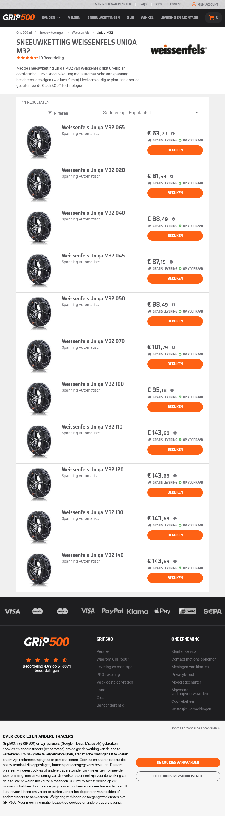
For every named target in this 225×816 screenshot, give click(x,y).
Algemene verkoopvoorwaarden (189, 691)
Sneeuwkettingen (104, 18)
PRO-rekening (108, 674)
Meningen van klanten (113, 4)
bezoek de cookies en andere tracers (80, 802)
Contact (176, 4)
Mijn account (207, 4)
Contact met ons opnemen (193, 659)
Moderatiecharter (186, 682)
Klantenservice (183, 651)
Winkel (147, 18)
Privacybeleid (182, 674)
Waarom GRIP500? (113, 659)
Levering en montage (179, 18)
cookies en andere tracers (91, 786)
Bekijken (175, 150)
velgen (74, 18)
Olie (130, 18)
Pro (159, 4)
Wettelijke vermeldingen (191, 709)
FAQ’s (143, 4)
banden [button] (49, 18)
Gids (100, 697)
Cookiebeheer (183, 701)
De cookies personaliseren (178, 776)
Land (101, 689)
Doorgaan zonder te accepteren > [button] (195, 728)
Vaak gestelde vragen (115, 682)
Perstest (104, 651)
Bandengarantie (110, 705)
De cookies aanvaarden (178, 762)
